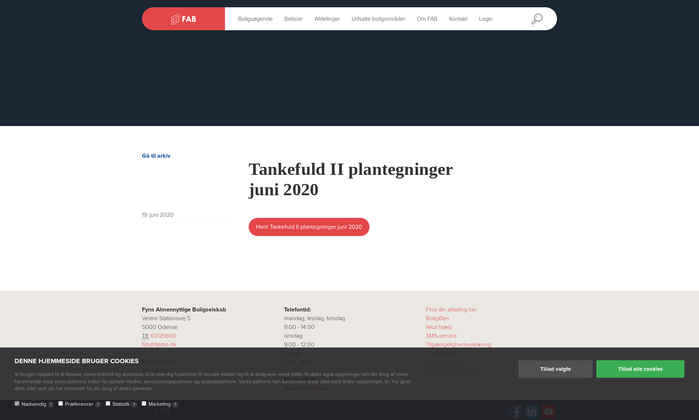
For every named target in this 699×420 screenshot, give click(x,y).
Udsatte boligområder (378, 19)
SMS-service (441, 335)
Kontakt (458, 19)
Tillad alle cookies (640, 369)
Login (486, 19)
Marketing (162, 404)
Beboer (293, 19)
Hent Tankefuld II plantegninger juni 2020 (309, 227)
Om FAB (427, 19)
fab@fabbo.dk (159, 344)
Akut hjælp (439, 327)
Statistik (123, 404)
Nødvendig (36, 404)
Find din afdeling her (451, 309)
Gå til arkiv (156, 156)
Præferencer (82, 404)
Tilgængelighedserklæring (458, 344)
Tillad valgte (555, 369)
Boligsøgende (255, 19)
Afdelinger (327, 19)
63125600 (163, 335)
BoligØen (437, 318)
